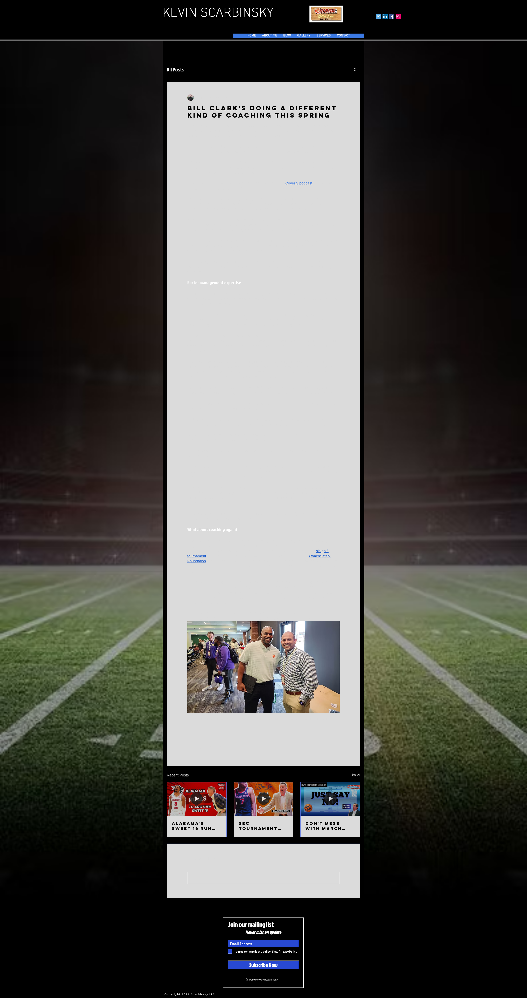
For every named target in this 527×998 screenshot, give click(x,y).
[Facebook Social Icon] (391, 16)
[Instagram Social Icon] (398, 16)
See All (355, 774)
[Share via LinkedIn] (209, 747)
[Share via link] (220, 747)
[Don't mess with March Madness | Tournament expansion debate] (330, 799)
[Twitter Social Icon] (378, 16)
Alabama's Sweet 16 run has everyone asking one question (193, 826)
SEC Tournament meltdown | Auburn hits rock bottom (259, 826)
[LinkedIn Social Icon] (385, 16)
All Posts (175, 69)
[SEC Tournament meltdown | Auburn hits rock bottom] (263, 799)
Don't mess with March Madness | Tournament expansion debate (324, 826)
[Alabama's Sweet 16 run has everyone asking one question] (196, 799)
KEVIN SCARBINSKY (218, 13)
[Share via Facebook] (189, 747)
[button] (355, 69)
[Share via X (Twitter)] (199, 747)
